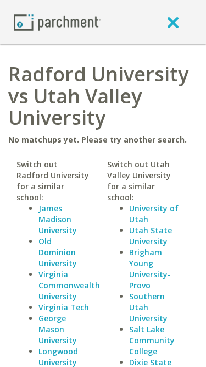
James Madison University (57, 219)
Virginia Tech (63, 307)
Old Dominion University (57, 252)
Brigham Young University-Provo (150, 269)
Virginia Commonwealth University (69, 285)
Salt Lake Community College (152, 340)
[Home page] (57, 22)
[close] (173, 22)
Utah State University (150, 236)
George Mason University (57, 329)
